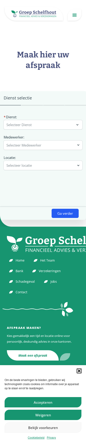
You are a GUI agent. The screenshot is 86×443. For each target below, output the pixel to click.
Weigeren (43, 415)
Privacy (51, 437)
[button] (79, 371)
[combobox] (40, 145)
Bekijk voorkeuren (43, 427)
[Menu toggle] (74, 15)
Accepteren (43, 402)
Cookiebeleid (36, 437)
